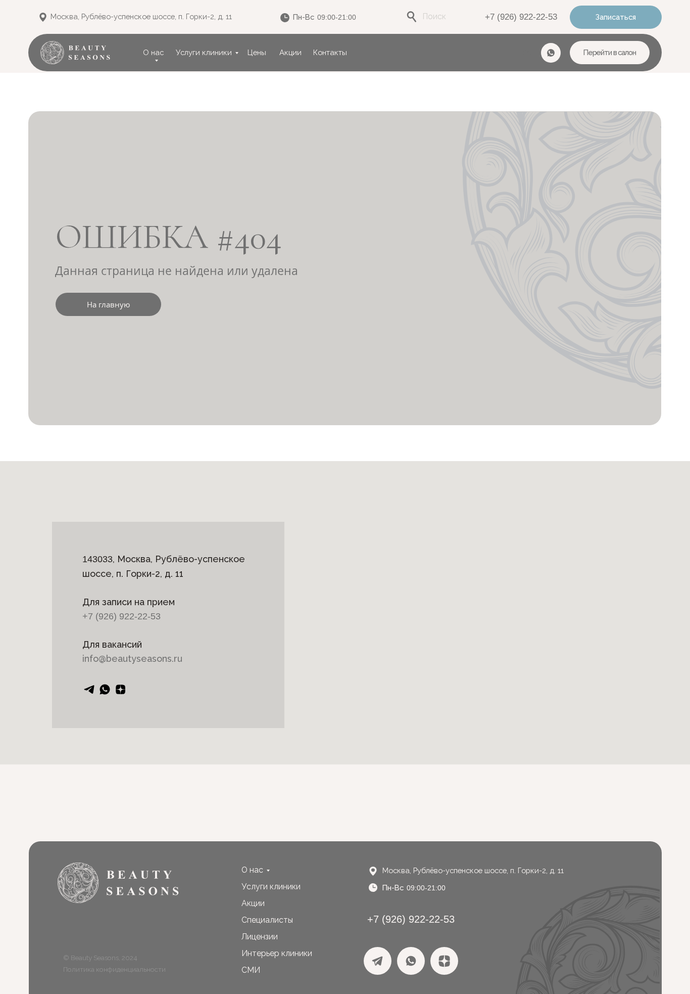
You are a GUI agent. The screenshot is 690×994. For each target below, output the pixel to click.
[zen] (120, 689)
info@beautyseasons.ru (132, 658)
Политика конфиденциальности (114, 969)
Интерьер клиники (276, 953)
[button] (616, 17)
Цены (257, 52)
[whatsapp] (104, 689)
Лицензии (259, 936)
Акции (290, 52)
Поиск (434, 16)
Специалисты (267, 920)
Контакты (330, 52)
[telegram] (89, 689)
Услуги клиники (204, 52)
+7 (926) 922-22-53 (521, 17)
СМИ (250, 970)
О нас (153, 52)
